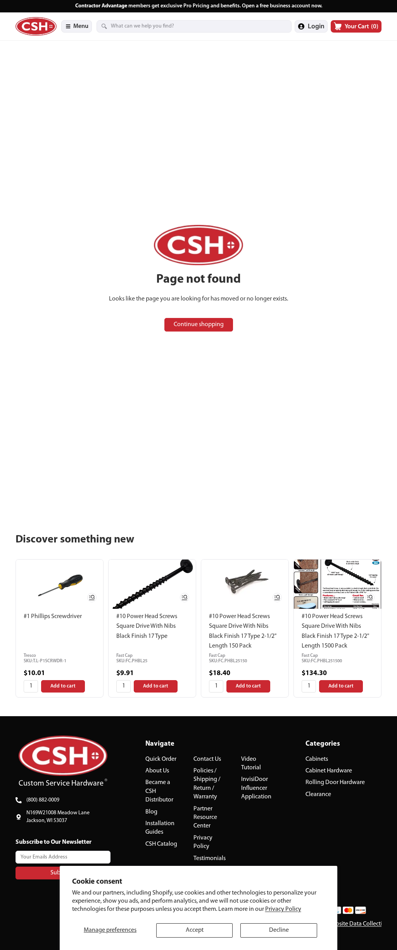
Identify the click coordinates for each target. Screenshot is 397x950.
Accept (195, 930)
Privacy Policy (283, 909)
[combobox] (184, 26)
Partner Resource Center (205, 817)
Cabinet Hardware (329, 771)
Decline (279, 930)
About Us (157, 771)
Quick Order (160, 759)
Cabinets (317, 759)
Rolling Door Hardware (335, 782)
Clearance (318, 794)
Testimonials (209, 858)
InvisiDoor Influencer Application (256, 788)
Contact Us (207, 759)
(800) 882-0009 (42, 800)
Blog (151, 811)
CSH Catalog (161, 844)
